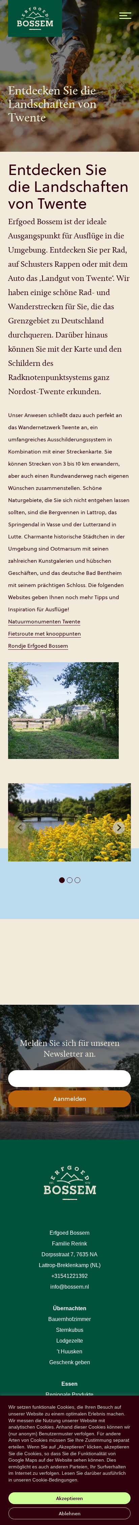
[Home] (46, 23)
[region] (69, 1460)
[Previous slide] (20, 828)
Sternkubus (69, 1330)
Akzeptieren (69, 1498)
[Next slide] (119, 828)
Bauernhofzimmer (69, 1319)
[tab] (62, 880)
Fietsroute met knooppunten (44, 634)
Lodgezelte (69, 1341)
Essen (69, 1384)
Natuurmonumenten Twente (44, 621)
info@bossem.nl (69, 1287)
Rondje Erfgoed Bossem (38, 646)
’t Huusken (69, 1351)
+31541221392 (69, 1276)
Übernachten (69, 1308)
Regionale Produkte (69, 1395)
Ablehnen (70, 1513)
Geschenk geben (69, 1362)
